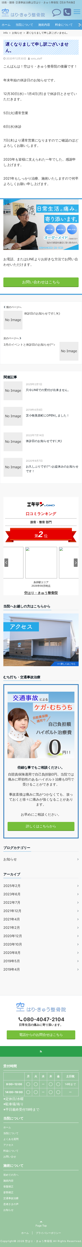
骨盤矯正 (8, 1186)
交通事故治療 (11, 1198)
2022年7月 (11, 902)
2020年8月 (12, 953)
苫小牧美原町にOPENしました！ (47, 415)
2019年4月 (11, 969)
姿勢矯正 (8, 1192)
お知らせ (10, 859)
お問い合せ (9, 1156)
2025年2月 (12, 886)
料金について (64, 24)
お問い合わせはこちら (41, 282)
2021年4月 (11, 919)
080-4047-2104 (43, 1019)
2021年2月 (11, 927)
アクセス (8, 1144)
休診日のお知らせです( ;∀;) (44, 441)
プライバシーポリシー (48, 1232)
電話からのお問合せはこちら (41, 1034)
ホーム (6, 24)
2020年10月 (12, 944)
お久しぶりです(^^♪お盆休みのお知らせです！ (52, 469)
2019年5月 (11, 961)
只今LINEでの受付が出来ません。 (48, 390)
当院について (24, 24)
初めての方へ (11, 1174)
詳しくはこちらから (41, 826)
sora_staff (36, 58)
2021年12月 (12, 911)
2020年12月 (12, 936)
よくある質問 (11, 1139)
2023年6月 (12, 894)
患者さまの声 (11, 1204)
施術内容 (44, 24)
